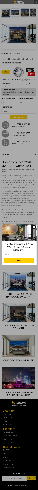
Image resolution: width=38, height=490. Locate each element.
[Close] (34, 227)
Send (19, 260)
